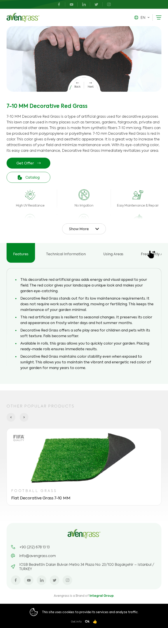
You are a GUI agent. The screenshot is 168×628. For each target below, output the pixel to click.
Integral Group (101, 595)
